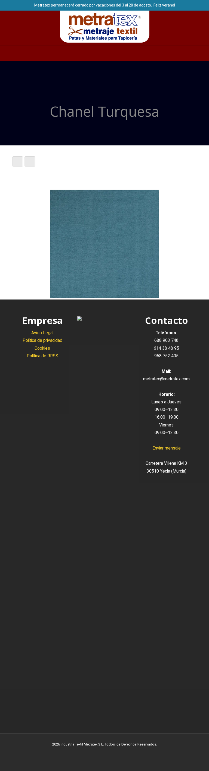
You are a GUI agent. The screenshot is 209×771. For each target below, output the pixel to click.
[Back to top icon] (183, 760)
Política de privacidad (42, 340)
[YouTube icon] (105, 752)
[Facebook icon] (99, 752)
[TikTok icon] (116, 752)
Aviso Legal (42, 332)
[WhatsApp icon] (93, 752)
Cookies (42, 348)
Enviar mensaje (166, 448)
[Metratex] (104, 27)
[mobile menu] (4, 53)
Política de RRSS (42, 355)
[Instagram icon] (110, 752)
